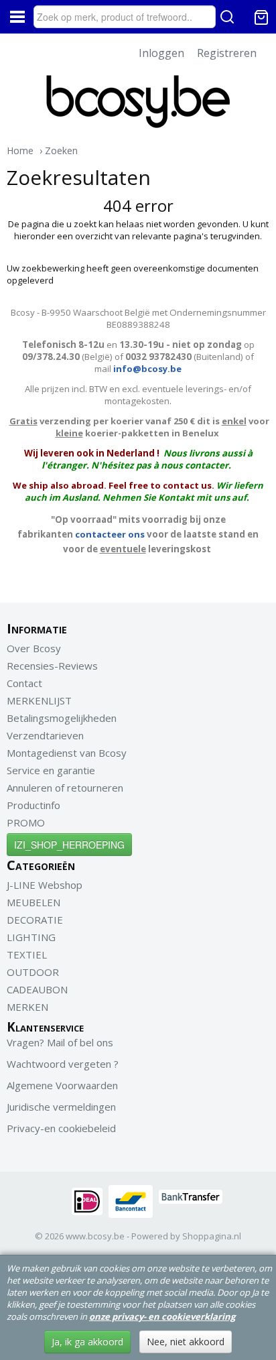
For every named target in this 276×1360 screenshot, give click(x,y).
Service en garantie (51, 770)
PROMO (26, 822)
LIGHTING (31, 937)
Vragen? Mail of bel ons (60, 1042)
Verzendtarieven (45, 735)
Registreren (227, 53)
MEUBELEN (33, 902)
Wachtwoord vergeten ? (63, 1063)
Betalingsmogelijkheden (62, 718)
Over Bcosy (34, 648)
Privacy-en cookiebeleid (61, 1128)
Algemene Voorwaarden (62, 1085)
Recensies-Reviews (52, 665)
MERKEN (27, 1006)
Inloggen (161, 53)
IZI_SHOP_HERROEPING (69, 844)
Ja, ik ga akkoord (87, 1341)
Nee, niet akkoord (185, 1341)
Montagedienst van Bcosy (67, 752)
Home (20, 150)
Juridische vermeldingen (61, 1106)
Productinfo (33, 805)
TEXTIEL (27, 954)
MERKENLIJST (39, 700)
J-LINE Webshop (44, 884)
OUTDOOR (33, 972)
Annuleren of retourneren (65, 787)
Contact (24, 683)
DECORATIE (35, 919)
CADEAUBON (37, 989)
